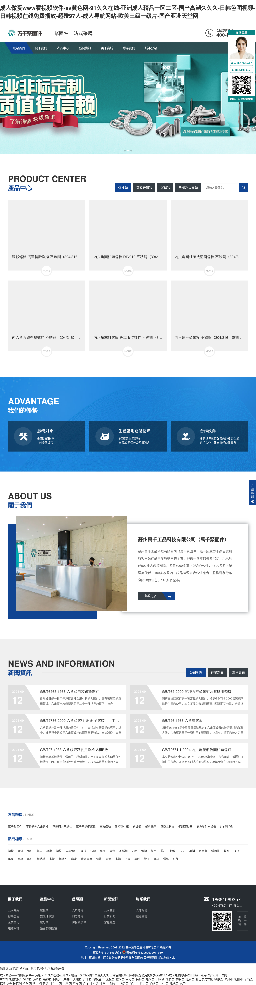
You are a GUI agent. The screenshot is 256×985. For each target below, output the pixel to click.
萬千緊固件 (15, 826)
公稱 (175, 859)
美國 (11, 859)
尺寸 (182, 851)
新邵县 (47, 979)
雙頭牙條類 (144, 187)
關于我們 (41, 48)
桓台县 (180, 979)
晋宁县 (144, 983)
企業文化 (13, 922)
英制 (137, 859)
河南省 (160, 979)
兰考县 (130, 979)
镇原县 (218, 979)
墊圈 (103, 851)
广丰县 (87, 979)
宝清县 (27, 979)
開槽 (83, 851)
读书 (183, 983)
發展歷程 (13, 916)
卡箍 (118, 859)
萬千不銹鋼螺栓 (86, 826)
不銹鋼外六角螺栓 (37, 826)
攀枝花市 (98, 979)
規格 (134, 851)
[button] (125, 150)
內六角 (203, 851)
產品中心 (63, 48)
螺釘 (30, 851)
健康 (3, 983)
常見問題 (238, 672)
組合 (153, 851)
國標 (20, 859)
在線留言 (141, 916)
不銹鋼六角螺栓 (62, 826)
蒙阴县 (120, 979)
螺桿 (156, 859)
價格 (166, 859)
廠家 (74, 859)
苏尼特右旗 (14, 983)
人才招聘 (141, 910)
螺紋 (59, 851)
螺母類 (165, 187)
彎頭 (147, 859)
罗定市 (87, 983)
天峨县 (77, 979)
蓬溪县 (174, 983)
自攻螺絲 (105, 826)
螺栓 (11, 851)
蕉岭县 (37, 979)
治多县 (124, 983)
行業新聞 (217, 672)
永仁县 (170, 979)
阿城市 (57, 979)
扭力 (236, 851)
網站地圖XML (166, 957)
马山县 (164, 983)
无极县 (110, 979)
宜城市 (97, 983)
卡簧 (52, 859)
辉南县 (77, 983)
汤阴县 (27, 983)
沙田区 (37, 983)
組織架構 (13, 928)
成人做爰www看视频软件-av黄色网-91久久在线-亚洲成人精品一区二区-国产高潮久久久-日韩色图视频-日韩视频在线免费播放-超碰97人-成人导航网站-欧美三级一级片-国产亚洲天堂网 (127, 12)
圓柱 (163, 851)
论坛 (105, 983)
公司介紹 (13, 910)
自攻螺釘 (71, 851)
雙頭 (226, 851)
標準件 (63, 859)
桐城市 (47, 983)
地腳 (173, 851)
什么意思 (86, 859)
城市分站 (151, 48)
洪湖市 (67, 979)
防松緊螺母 (79, 922)
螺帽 (144, 851)
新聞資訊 (85, 48)
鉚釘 (30, 859)
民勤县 (140, 979)
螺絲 (20, 851)
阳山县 (57, 983)
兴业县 (67, 983)
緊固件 (215, 851)
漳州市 (228, 979)
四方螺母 (77, 916)
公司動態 (196, 672)
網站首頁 (19, 48)
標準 (49, 851)
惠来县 (150, 979)
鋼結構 (41, 859)
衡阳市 (238, 979)
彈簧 (99, 859)
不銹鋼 (123, 851)
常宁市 (134, 983)
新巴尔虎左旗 (204, 979)
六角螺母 (77, 910)
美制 (192, 851)
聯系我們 (129, 48)
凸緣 (127, 859)
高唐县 (154, 983)
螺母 (39, 851)
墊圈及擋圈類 (188, 187)
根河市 (114, 983)
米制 (112, 851)
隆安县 (190, 979)
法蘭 (93, 851)
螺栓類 (123, 187)
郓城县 (248, 979)
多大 (108, 859)
